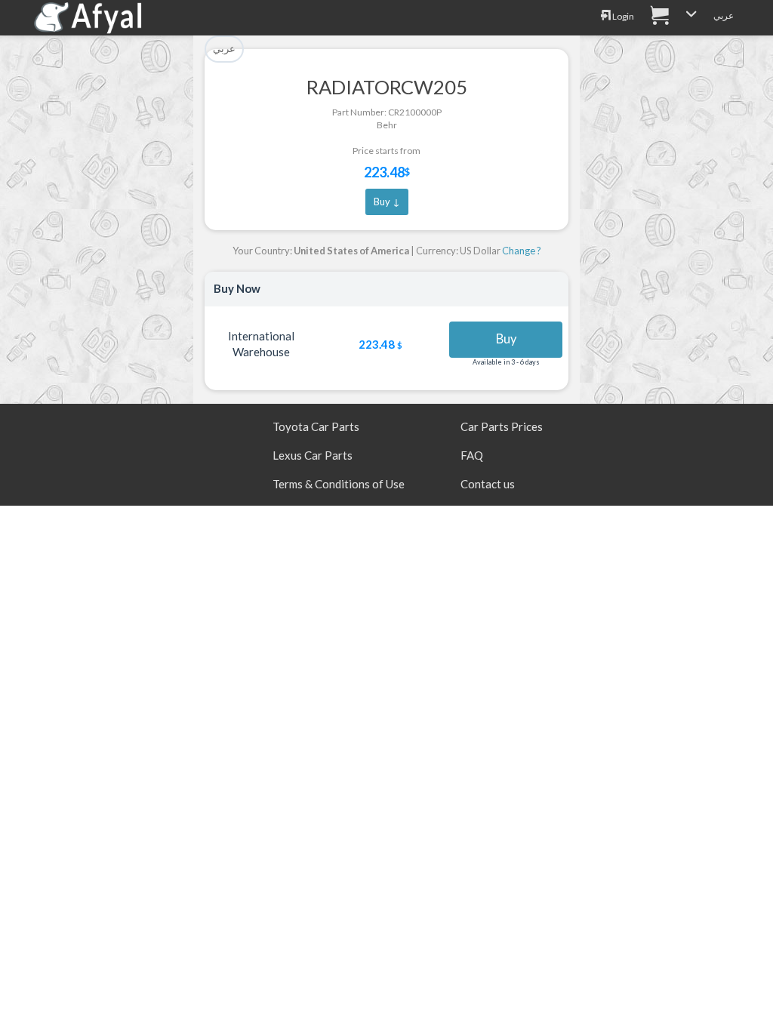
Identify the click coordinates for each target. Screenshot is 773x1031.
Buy (506, 338)
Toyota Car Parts (316, 426)
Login (622, 16)
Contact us (487, 484)
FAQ (471, 455)
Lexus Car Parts (313, 455)
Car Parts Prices (501, 426)
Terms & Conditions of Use (339, 484)
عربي (723, 15)
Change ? (521, 251)
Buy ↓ (387, 201)
